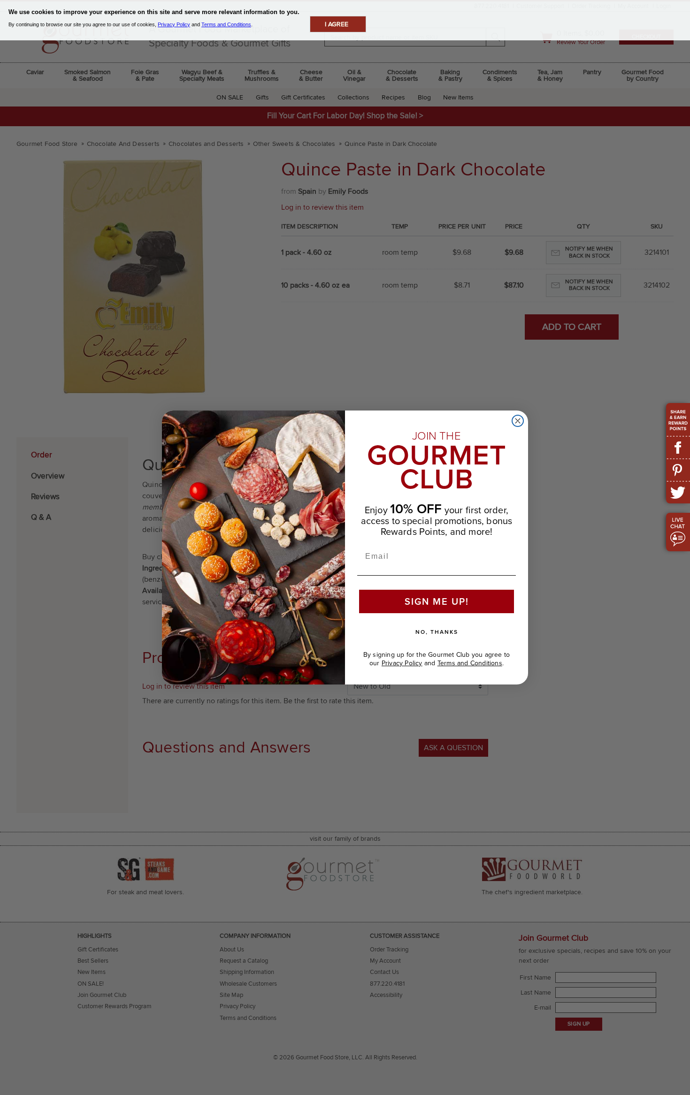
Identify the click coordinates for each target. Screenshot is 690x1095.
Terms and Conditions (469, 663)
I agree (336, 24)
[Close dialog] (517, 420)
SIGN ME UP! (437, 601)
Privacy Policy (402, 663)
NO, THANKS (436, 632)
